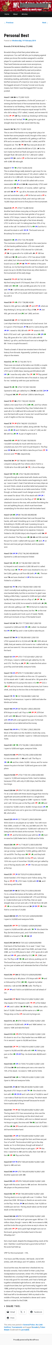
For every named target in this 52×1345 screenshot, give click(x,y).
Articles (25, 14)
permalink (25, 1330)
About (15, 14)
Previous (8, 23)
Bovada (35, 1327)
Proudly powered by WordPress (26, 1340)
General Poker (29, 1325)
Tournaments (17, 1327)
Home (7, 14)
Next (45, 23)
